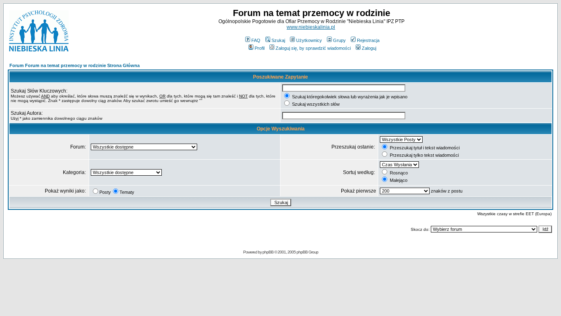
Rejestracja (368, 40)
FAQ (255, 40)
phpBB (268, 252)
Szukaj (278, 40)
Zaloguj (369, 48)
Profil (259, 48)
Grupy (339, 40)
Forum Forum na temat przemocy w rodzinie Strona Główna (74, 65)
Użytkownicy (309, 40)
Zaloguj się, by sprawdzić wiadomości (313, 48)
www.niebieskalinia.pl (311, 27)
